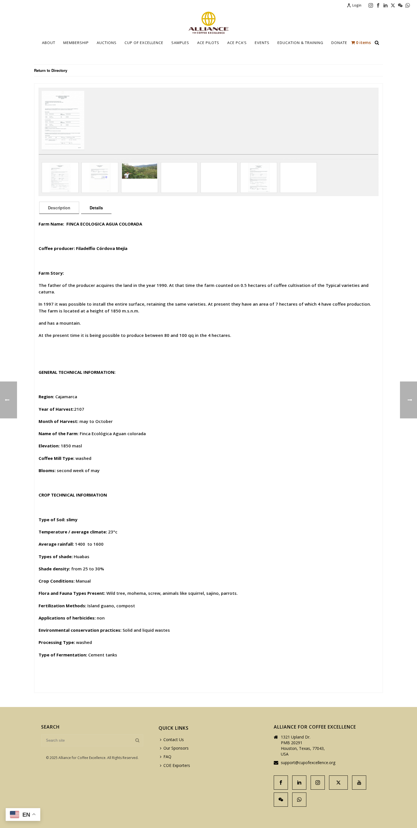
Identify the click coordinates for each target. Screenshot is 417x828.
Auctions (107, 42)
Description (59, 207)
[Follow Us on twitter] (338, 782)
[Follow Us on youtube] (359, 782)
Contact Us (173, 739)
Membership (76, 42)
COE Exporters (176, 765)
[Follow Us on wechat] (281, 799)
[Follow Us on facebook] (281, 782)
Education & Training (300, 42)
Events (262, 42)
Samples (180, 42)
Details (96, 207)
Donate (339, 42)
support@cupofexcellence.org (308, 762)
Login (356, 5)
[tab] (59, 208)
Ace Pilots (208, 42)
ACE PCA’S (237, 42)
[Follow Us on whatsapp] (299, 799)
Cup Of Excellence (144, 42)
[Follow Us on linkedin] (299, 782)
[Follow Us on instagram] (318, 782)
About (48, 42)
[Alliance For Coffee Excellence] (208, 23)
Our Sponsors (176, 748)
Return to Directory (50, 70)
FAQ (167, 756)
